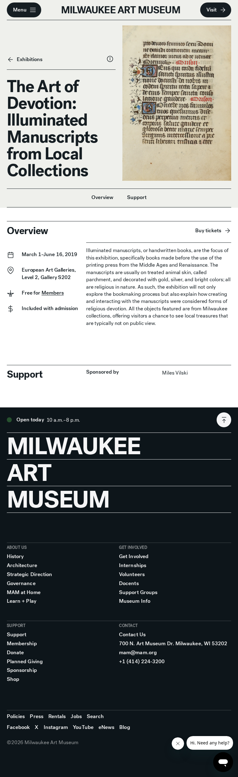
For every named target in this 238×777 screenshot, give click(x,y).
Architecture (22, 565)
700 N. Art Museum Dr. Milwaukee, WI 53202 (173, 643)
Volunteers (132, 574)
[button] (24, 9)
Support (137, 197)
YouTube (83, 727)
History (15, 556)
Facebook (18, 727)
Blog (124, 727)
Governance (21, 583)
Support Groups (138, 592)
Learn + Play (21, 601)
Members (53, 293)
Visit (211, 10)
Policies (16, 716)
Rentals (57, 716)
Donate (15, 652)
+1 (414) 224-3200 (142, 661)
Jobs (76, 716)
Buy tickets (208, 230)
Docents (129, 583)
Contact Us (132, 634)
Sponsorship (22, 670)
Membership (22, 643)
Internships (132, 565)
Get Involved (133, 556)
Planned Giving (25, 661)
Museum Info (134, 601)
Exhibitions (29, 59)
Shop (13, 679)
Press (36, 716)
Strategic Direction (29, 574)
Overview (102, 197)
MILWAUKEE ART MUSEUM (120, 9)
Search (95, 716)
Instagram (56, 727)
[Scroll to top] (224, 419)
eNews (106, 727)
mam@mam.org (138, 652)
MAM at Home (24, 592)
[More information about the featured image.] (110, 59)
